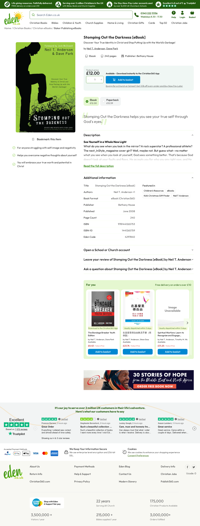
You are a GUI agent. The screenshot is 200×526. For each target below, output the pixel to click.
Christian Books (38, 22)
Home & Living (115, 22)
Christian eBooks (42, 28)
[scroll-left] (187, 322)
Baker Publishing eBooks (67, 28)
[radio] (87, 101)
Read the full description (99, 166)
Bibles (55, 22)
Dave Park (112, 48)
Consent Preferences (138, 455)
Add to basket (125, 79)
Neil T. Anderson (96, 48)
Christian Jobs (179, 22)
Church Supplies (94, 22)
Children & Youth (72, 22)
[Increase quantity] (102, 79)
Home (7, 28)
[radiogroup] (139, 101)
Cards (151, 22)
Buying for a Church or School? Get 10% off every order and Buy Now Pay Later (144, 86)
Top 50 (163, 22)
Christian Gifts (136, 22)
